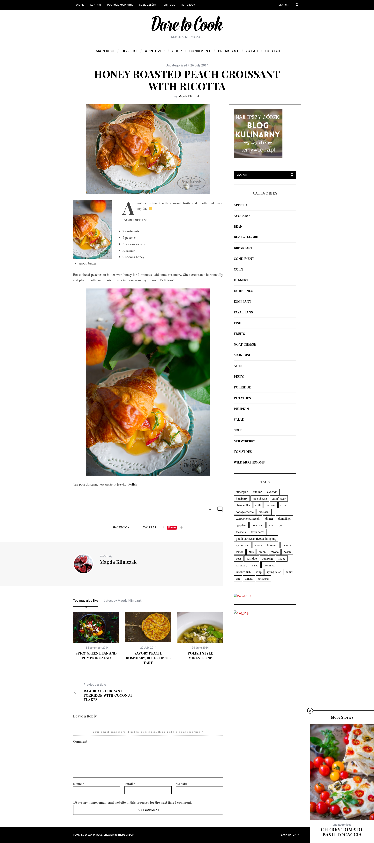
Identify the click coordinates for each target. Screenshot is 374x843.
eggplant (242, 301)
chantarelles (243, 505)
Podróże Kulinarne (120, 5)
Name (78, 784)
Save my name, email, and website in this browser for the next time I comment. (134, 802)
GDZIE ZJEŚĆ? (147, 5)
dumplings (243, 291)
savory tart (270, 565)
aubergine (242, 492)
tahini (289, 572)
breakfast (243, 248)
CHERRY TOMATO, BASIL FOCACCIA (342, 832)
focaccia (241, 532)
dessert (241, 280)
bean (238, 226)
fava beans (243, 312)
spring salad (274, 572)
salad (239, 419)
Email (129, 784)
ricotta (281, 558)
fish (237, 323)
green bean (242, 545)
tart (238, 578)
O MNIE (80, 5)
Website (182, 784)
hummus (272, 545)
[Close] (310, 711)
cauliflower (279, 498)
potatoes (242, 398)
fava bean (257, 525)
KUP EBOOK (188, 5)
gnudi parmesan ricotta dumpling (256, 538)
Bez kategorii (246, 237)
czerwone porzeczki (248, 518)
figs (280, 525)
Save (173, 527)
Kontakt (95, 5)
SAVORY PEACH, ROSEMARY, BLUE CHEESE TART (148, 658)
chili (258, 505)
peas (238, 558)
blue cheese (260, 498)
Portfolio (169, 5)
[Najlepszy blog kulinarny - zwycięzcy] (258, 157)
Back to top (289, 834)
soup (238, 430)
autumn (257, 492)
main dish (242, 355)
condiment (244, 259)
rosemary (241, 565)
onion (262, 552)
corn (238, 269)
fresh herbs (257, 532)
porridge (242, 387)
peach (287, 552)
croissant (264, 512)
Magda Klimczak (189, 96)
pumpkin (241, 409)
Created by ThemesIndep (119, 834)
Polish (132, 484)
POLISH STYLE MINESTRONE (200, 655)
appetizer (242, 205)
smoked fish (243, 572)
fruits (239, 334)
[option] (96, 636)
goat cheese (245, 344)
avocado (242, 216)
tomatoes (243, 451)
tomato (249, 578)
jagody (287, 545)
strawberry (244, 441)
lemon (239, 552)
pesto (239, 376)
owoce (275, 552)
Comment (80, 741)
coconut (270, 505)
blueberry (242, 498)
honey (258, 545)
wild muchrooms (249, 462)
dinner (269, 518)
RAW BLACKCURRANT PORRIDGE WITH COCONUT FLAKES (108, 692)
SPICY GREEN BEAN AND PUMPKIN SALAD (96, 655)
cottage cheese (245, 512)
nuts (238, 366)
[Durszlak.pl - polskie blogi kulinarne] (242, 596)
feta (270, 525)
